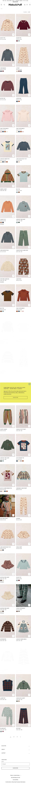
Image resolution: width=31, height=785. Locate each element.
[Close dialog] (29, 384)
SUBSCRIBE (15, 397)
